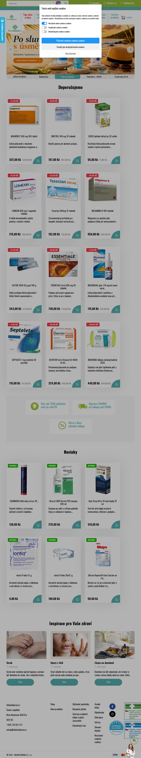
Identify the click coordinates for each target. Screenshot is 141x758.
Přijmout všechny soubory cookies (70, 40)
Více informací (70, 53)
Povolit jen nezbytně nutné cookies (70, 46)
